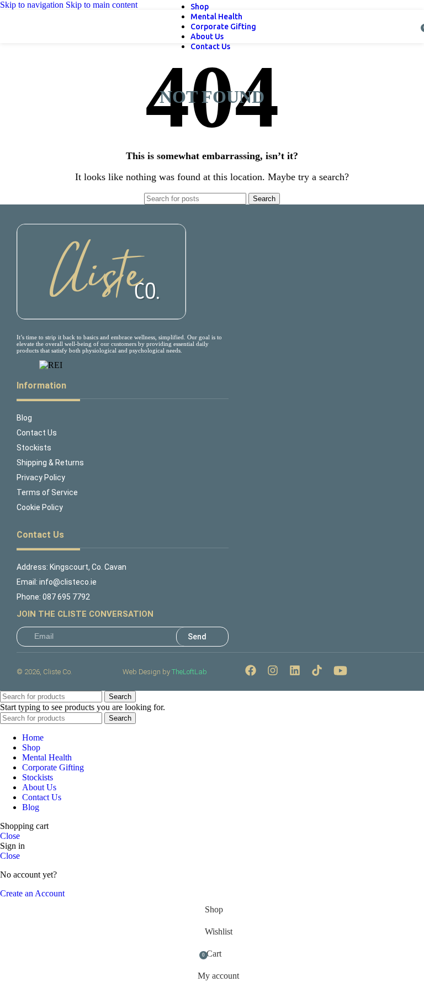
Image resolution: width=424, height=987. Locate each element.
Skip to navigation (33, 4)
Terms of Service (47, 492)
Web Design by (165, 672)
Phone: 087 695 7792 (53, 596)
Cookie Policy (40, 507)
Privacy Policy (41, 477)
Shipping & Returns (50, 462)
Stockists (34, 447)
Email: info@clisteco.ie (57, 582)
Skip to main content (101, 4)
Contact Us (37, 432)
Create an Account (32, 893)
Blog (24, 417)
